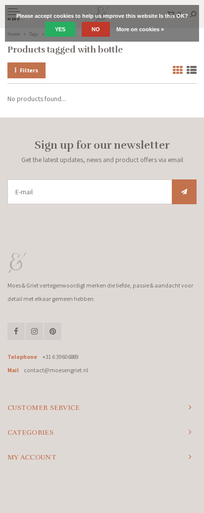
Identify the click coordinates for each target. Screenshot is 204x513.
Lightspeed (123, 494)
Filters (29, 70)
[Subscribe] (184, 191)
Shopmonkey (175, 494)
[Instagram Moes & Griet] (34, 331)
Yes (60, 29)
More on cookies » (140, 29)
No (96, 29)
